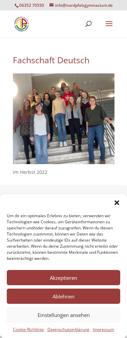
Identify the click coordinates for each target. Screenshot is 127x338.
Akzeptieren (63, 277)
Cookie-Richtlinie (28, 329)
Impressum (103, 329)
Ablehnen (63, 296)
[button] (116, 202)
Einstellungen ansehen (64, 315)
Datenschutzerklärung (68, 329)
